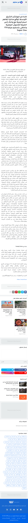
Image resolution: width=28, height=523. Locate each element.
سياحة (12, 474)
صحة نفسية (9, 477)
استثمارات (23, 442)
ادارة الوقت (19, 439)
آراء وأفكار (24, 436)
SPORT (24, 488)
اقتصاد (11, 442)
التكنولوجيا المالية (10, 453)
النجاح (24, 466)
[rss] (7, 509)
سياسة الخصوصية (14, 520)
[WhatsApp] (19, 292)
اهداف (24, 469)
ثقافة (14, 472)
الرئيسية (24, 518)
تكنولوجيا (19, 472)
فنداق (24, 483)
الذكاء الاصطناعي (22, 458)
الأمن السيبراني (23, 450)
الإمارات (9, 444)
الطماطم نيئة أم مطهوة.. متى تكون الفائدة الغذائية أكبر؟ (20, 330)
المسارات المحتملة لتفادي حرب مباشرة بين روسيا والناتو (10, 383)
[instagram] (10, 509)
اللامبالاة (24, 463)
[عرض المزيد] (10, 292)
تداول (15, 469)
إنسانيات (14, 466)
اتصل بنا (13, 518)
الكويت (8, 461)
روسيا (5, 472)
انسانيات (9, 466)
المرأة (13, 463)
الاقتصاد (24, 444)
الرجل (15, 458)
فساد (14, 480)
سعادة (24, 474)
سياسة (6, 474)
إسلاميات (17, 442)
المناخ (8, 463)
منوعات (19, 485)
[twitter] (17, 509)
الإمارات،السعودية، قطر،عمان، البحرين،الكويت (16, 447)
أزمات (10, 439)
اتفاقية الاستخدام (6, 518)
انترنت (20, 466)
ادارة (25, 439)
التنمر (24, 455)
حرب (10, 472)
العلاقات (13, 461)
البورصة (24, 453)
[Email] (13, 292)
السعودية (10, 458)
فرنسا (18, 480)
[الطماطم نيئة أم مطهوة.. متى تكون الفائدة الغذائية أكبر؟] (21, 322)
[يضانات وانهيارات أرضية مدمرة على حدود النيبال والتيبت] (21, 304)
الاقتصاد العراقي (16, 444)
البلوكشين (10, 450)
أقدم (3, 361)
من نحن (18, 518)
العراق (19, 461)
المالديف (18, 463)
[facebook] (21, 509)
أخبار (18, 436)
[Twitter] (22, 292)
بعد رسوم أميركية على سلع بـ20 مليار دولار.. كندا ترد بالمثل (7, 312)
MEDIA (8, 485)
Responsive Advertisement (14, 8)
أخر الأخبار (7, 436)
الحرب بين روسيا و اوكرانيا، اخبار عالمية (13, 455)
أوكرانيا (19, 469)
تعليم (25, 472)
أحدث (25, 361)
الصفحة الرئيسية (23, 14)
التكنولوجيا (18, 453)
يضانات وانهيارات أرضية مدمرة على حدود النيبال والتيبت (21, 312)
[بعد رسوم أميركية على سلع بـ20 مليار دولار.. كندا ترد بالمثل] (7, 304)
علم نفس (24, 480)
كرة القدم (19, 483)
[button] (26, 2)
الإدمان (6, 442)
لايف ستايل (7, 483)
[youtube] (14, 509)
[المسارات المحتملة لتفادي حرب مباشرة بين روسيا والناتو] (23, 384)
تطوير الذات (8, 469)
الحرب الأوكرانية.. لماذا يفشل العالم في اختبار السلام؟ (11, 389)
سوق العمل (18, 474)
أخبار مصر (13, 436)
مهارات (13, 485)
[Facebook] (25, 292)
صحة (16, 477)
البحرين (15, 450)
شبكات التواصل (22, 477)
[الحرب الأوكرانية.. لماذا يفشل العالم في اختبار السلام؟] (23, 390)
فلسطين (8, 480)
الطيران (24, 461)
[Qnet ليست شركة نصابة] (23, 397)
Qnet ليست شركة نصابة (12, 395)
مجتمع (24, 485)
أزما (14, 439)
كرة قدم (13, 483)
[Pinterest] (16, 292)
